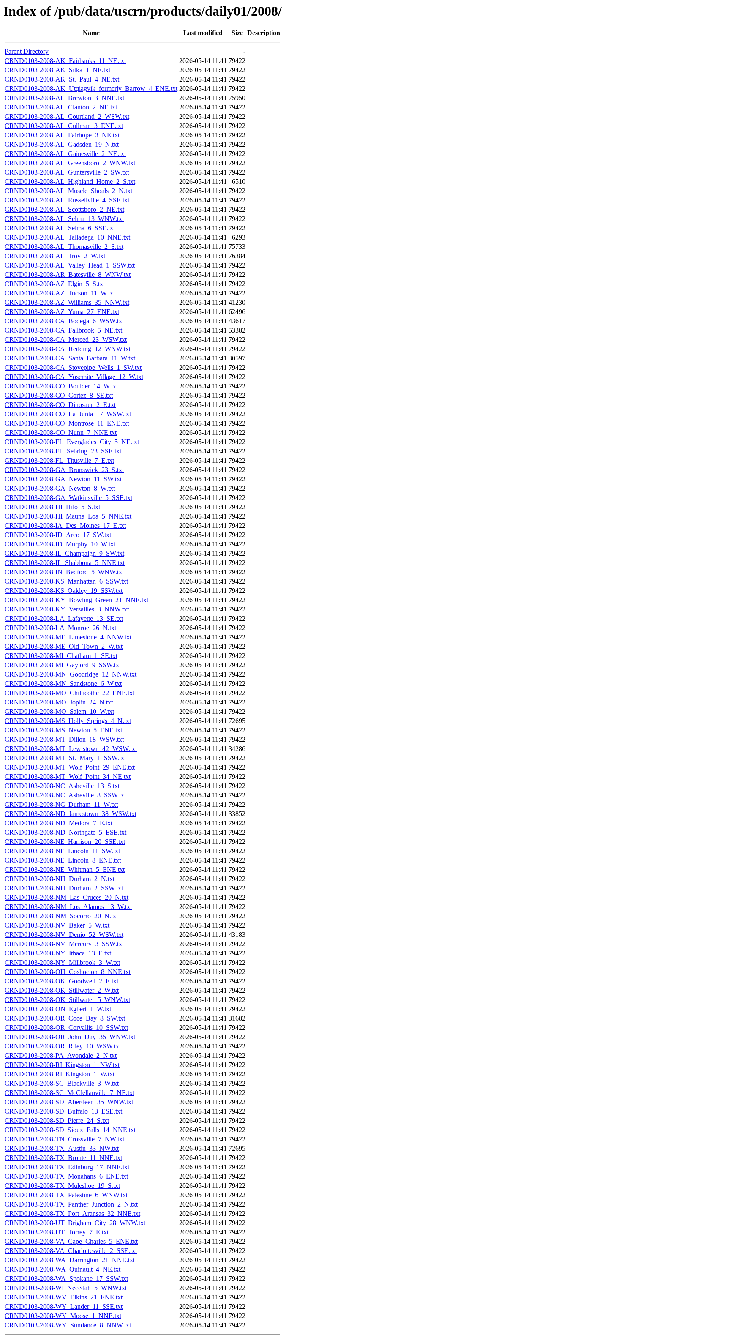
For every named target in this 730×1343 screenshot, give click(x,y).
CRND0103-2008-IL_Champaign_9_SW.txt (64, 553)
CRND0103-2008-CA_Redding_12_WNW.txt (68, 348)
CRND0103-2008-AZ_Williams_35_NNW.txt (67, 302)
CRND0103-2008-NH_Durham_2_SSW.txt (64, 888)
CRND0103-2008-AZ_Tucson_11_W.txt (60, 293)
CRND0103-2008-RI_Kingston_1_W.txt (59, 1074)
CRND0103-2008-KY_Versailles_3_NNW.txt (67, 609)
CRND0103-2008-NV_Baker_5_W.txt (57, 925)
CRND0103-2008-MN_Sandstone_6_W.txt (63, 683)
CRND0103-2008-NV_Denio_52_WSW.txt (64, 934)
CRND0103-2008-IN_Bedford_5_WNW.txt (64, 572)
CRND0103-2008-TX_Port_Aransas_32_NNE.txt (72, 1213)
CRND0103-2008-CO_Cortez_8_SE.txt (59, 395)
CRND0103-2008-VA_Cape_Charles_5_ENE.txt (71, 1241)
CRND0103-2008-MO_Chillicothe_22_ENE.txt (69, 692)
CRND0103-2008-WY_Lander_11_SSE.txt (64, 1306)
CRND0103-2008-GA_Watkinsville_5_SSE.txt (68, 497)
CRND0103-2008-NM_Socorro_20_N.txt (61, 916)
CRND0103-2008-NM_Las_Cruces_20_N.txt (66, 897)
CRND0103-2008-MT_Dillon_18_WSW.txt (64, 739)
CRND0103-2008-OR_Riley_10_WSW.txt (63, 1046)
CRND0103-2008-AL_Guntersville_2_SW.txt (67, 172)
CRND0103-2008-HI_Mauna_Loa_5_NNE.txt (68, 516)
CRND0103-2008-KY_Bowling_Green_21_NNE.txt (76, 599)
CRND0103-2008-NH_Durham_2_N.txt (59, 878)
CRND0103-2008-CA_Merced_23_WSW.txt (66, 339)
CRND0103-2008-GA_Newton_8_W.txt (60, 488)
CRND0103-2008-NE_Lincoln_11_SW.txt (62, 850)
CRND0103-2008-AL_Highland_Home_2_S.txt (70, 181)
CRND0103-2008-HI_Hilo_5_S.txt (52, 506)
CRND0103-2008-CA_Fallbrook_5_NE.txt (63, 330)
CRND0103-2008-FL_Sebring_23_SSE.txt (63, 451)
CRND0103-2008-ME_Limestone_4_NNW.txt (68, 637)
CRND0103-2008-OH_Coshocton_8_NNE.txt (68, 971)
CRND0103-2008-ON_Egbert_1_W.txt (58, 1009)
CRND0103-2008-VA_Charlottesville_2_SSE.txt (71, 1250)
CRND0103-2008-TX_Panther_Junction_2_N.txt (71, 1204)
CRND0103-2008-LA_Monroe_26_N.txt (60, 627)
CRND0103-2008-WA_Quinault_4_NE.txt (62, 1269)
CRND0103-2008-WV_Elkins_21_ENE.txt (64, 1297)
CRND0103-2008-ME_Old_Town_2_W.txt (64, 646)
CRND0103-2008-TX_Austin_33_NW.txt (62, 1148)
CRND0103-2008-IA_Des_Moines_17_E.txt (65, 525)
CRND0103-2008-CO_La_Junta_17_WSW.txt (68, 414)
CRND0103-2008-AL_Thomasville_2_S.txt (64, 246)
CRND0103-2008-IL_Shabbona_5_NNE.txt (65, 562)
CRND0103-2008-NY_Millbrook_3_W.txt (62, 962)
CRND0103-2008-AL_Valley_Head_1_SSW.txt (70, 265)
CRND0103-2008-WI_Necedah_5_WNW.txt (66, 1287)
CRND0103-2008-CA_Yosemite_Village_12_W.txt (74, 376)
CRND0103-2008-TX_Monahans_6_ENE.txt (66, 1176)
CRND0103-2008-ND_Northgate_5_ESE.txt (65, 832)
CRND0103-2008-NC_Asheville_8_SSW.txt (65, 795)
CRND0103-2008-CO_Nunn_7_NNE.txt (61, 432)
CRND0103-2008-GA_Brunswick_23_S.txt (64, 469)
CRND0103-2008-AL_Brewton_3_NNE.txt (64, 97)
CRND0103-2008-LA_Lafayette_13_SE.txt (64, 618)
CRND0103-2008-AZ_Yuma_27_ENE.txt (62, 311)
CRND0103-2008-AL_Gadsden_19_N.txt (62, 144)
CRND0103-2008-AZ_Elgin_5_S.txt (55, 283)
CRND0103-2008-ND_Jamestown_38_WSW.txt (70, 813)
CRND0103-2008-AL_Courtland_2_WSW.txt (67, 116)
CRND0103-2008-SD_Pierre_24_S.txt (57, 1120)
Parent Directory (27, 51)
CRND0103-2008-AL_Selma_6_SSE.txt (60, 228)
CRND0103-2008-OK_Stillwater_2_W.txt (62, 990)
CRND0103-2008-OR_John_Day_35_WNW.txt (70, 1036)
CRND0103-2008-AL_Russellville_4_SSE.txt (67, 200)
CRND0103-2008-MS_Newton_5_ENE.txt (63, 730)
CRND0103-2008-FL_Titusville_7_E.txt (59, 460)
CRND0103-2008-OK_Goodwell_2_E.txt (61, 981)
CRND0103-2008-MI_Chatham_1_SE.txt (61, 655)
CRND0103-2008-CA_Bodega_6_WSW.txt (64, 321)
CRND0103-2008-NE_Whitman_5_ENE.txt (65, 869)
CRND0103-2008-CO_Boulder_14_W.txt (61, 386)
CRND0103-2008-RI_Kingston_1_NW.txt (62, 1064)
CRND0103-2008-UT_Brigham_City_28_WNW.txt (75, 1222)
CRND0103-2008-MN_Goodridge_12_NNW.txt (70, 674)
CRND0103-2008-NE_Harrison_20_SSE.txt (65, 841)
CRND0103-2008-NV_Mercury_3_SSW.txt (64, 943)
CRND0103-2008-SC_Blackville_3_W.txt (62, 1083)
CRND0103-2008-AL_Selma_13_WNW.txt (64, 218)
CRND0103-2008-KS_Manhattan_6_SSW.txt (66, 581)
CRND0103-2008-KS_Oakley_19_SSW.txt (64, 590)
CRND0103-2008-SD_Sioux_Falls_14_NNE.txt (70, 1129)
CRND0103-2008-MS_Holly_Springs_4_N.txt (68, 720)
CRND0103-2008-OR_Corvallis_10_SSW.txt (66, 1027)
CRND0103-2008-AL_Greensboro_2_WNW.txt (70, 163)
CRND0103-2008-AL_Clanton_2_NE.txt (61, 107)
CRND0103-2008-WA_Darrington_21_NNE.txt (70, 1260)
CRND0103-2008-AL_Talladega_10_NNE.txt (67, 237)
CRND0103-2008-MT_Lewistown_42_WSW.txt (71, 748)
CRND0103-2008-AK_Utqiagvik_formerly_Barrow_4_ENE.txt (91, 88)
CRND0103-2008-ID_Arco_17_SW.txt (58, 534)
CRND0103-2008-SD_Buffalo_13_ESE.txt (63, 1111)
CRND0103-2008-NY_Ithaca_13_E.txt (58, 953)
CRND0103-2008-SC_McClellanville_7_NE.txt (69, 1092)
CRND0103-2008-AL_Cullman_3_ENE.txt (64, 125)
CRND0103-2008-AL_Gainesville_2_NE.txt (65, 153)
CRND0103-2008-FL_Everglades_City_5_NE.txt (72, 441)
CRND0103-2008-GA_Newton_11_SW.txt (63, 479)
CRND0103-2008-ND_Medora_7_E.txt (58, 823)
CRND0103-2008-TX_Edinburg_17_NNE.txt (67, 1167)
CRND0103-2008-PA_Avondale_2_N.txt (61, 1055)
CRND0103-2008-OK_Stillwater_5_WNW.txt (67, 999)
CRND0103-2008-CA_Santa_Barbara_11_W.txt (70, 358)
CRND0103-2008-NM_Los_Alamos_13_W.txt (68, 906)
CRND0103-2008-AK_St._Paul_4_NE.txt (62, 79)
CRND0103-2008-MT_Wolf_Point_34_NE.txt (68, 776)
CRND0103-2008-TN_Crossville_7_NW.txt (64, 1139)
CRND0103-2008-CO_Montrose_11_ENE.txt (67, 423)
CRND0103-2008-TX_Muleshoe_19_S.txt (62, 1185)
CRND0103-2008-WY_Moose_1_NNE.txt (63, 1315)
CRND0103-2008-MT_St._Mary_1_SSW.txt (65, 758)
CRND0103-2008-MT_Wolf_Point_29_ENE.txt (70, 767)
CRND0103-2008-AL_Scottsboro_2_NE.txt (64, 209)
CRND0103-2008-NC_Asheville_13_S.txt (62, 785)
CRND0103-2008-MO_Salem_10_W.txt (59, 711)
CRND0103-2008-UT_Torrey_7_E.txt (57, 1232)
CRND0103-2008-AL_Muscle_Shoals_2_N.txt (68, 190)
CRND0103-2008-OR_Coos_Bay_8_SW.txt (65, 1018)
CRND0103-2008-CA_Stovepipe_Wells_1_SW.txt (73, 367)
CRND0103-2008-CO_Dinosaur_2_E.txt (60, 404)
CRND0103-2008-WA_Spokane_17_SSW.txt (66, 1278)
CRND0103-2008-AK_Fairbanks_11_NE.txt (65, 60)
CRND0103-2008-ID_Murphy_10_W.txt (60, 544)
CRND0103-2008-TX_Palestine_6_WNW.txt (66, 1194)
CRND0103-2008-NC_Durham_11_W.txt (61, 804)
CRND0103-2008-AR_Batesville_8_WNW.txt (68, 274)
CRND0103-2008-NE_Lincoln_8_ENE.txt (63, 860)
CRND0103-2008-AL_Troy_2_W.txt (55, 255)
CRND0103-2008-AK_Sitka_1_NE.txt (57, 70)
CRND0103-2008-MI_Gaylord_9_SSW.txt (63, 665)
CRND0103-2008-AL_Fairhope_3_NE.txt (62, 135)
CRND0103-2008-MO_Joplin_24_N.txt (59, 702)
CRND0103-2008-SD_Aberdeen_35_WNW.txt (69, 1102)
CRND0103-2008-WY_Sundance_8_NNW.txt (68, 1325)
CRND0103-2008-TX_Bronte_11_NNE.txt (63, 1157)
